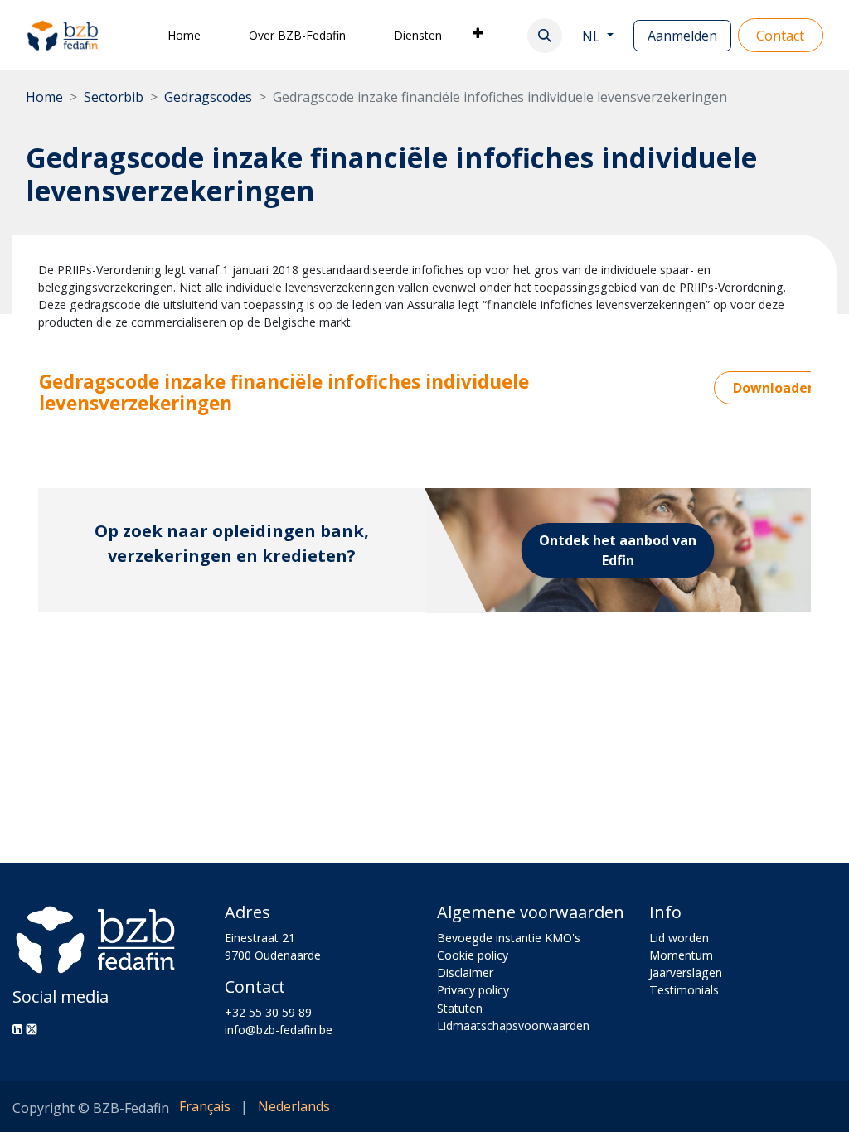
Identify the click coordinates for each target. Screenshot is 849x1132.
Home (44, 97)
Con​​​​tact (780, 36)
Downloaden (774, 388)
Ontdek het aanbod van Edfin (617, 550)
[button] (544, 35)
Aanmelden (682, 36)
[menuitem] (184, 35)
